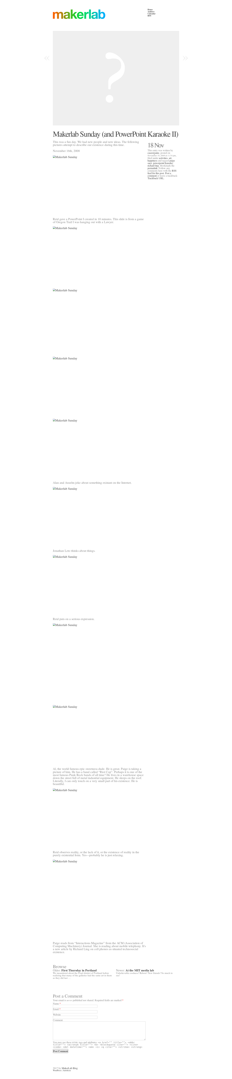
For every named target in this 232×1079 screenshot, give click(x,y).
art (170, 158)
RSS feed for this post (162, 172)
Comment (58, 1020)
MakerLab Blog (70, 1068)
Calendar (152, 13)
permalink (153, 168)
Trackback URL (156, 178)
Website (57, 1014)
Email (56, 1009)
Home (150, 9)
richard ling (153, 165)
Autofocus (67, 1070)
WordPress (57, 1070)
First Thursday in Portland (79, 970)
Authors (151, 11)
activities (163, 158)
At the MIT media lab (139, 970)
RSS (149, 15)
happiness (152, 160)
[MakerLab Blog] (100, 14)
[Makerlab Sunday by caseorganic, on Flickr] (99, 184)
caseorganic (153, 152)
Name (56, 1003)
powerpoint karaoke (163, 163)
